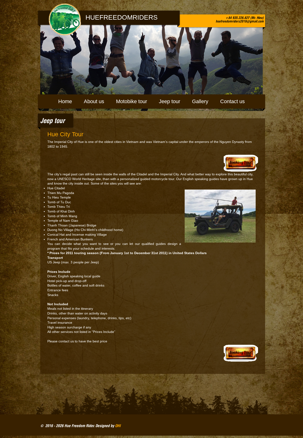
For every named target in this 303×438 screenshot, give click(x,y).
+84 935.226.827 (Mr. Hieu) (244, 17)
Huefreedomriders (121, 17)
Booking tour (152, 163)
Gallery (200, 101)
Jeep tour (169, 101)
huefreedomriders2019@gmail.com (240, 21)
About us (94, 101)
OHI (117, 425)
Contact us (232, 101)
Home (65, 101)
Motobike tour (131, 101)
